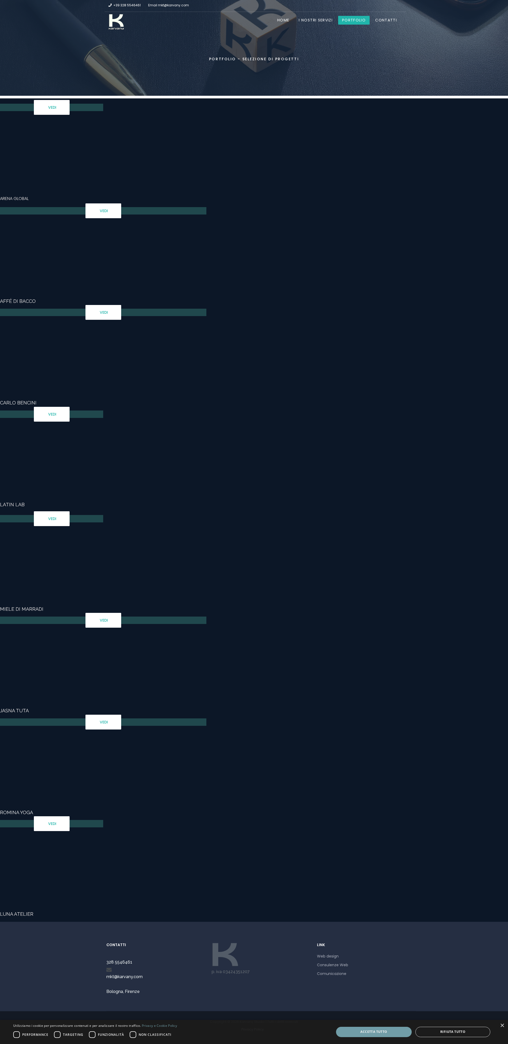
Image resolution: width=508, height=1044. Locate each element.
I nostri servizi (316, 20)
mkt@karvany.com (173, 5)
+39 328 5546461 (127, 5)
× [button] (502, 1026)
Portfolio (354, 20)
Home (283, 20)
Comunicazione (331, 973)
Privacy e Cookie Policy (159, 1025)
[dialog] (254, 1032)
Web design (328, 956)
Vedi (51, 107)
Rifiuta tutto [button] (452, 1031)
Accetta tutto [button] (373, 1031)
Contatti (386, 20)
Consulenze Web (332, 965)
